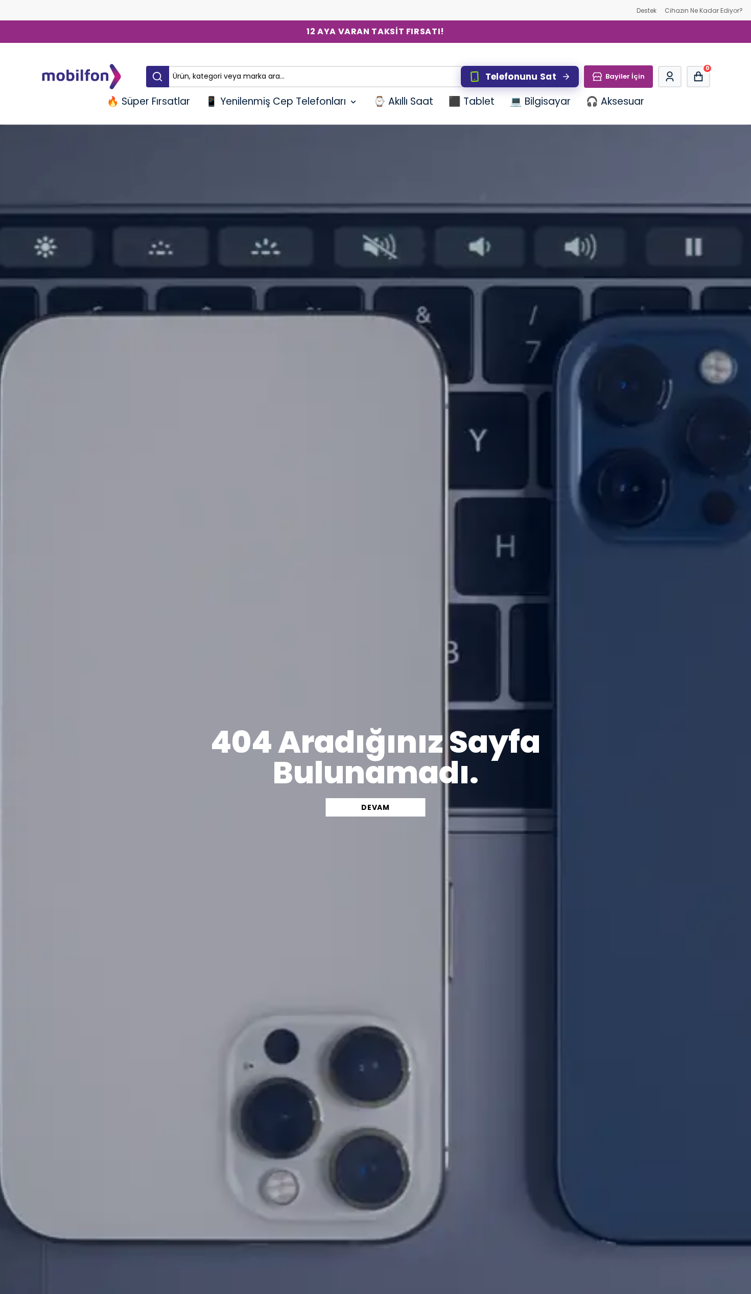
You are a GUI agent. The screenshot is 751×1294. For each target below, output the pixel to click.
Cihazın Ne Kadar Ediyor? (704, 10)
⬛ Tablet (472, 101)
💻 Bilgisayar (540, 101)
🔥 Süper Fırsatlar (148, 101)
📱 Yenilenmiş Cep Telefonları (275, 101)
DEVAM (375, 807)
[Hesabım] (670, 76)
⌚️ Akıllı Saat (403, 101)
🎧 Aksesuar (615, 101)
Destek (646, 10)
